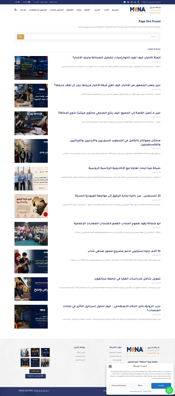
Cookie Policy (147, 391)
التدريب (97, 10)
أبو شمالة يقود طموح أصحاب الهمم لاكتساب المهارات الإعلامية (117, 223)
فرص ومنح (44, 2)
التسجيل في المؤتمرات (38, 10)
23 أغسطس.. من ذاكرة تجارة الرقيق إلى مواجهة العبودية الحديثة (118, 196)
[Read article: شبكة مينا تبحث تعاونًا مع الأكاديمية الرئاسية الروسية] (31, 178)
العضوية (69, 10)
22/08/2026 (155, 228)
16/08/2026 (155, 314)
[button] (110, 366)
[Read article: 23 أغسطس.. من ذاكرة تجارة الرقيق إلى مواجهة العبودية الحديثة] (31, 206)
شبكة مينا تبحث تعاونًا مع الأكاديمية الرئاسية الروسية (125, 168)
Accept (161, 386)
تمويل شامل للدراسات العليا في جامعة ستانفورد (127, 279)
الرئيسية (115, 10)
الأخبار (106, 10)
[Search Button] (15, 10)
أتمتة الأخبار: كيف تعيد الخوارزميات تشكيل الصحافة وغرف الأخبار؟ (117, 58)
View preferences (119, 386)
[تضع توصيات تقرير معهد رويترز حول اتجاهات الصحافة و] (25, 362)
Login (16, 2)
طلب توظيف (53, 2)
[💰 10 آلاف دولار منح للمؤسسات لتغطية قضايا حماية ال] (45, 352)
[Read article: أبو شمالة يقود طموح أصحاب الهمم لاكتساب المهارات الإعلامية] (31, 234)
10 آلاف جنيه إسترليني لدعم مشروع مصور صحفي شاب (124, 251)
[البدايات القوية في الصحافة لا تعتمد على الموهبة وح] (35, 352)
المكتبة (87, 10)
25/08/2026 (155, 62)
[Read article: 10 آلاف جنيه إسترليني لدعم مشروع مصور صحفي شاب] (31, 261)
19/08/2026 (155, 283)
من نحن (23, 10)
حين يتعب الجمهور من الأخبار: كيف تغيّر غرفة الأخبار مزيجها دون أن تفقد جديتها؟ (107, 85)
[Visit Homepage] (145, 10)
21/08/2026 (155, 255)
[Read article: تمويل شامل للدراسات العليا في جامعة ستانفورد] (31, 289)
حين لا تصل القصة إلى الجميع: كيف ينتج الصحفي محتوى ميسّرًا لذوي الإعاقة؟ (109, 113)
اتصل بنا (36, 2)
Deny (140, 386)
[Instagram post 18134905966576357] (45, 362)
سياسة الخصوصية (136, 391)
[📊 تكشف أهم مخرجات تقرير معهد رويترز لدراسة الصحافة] (35, 362)
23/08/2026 (155, 172)
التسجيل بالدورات (57, 10)
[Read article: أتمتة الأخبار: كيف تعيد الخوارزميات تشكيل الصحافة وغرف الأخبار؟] (31, 68)
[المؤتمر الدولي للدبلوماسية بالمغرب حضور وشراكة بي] (25, 352)
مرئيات (79, 10)
